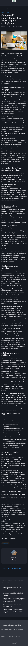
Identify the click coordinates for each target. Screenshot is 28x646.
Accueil (3, 8)
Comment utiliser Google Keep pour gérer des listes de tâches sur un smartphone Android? (13, 593)
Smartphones (9, 8)
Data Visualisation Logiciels (11, 625)
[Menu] (14, 4)
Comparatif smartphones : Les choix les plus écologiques (13, 588)
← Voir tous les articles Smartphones (11, 568)
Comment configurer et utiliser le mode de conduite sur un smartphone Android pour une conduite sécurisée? (14, 600)
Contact (18, 636)
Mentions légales (11, 636)
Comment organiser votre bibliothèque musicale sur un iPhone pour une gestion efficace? (13, 611)
